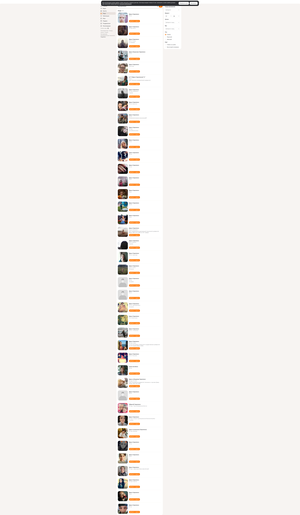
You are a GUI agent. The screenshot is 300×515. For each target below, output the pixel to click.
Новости (103, 32)
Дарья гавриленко (134, 240)
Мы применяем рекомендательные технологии (108, 36)
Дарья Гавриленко (134, 14)
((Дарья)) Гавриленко (135, 404)
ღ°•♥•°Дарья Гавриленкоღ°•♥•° (137, 77)
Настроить (193, 3)
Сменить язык (104, 28)
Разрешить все (184, 3)
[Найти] (160, 6)
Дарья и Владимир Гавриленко (137, 379)
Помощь (111, 30)
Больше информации (126, 4)
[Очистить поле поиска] (157, 6)
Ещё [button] (106, 32)
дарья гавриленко (134, 152)
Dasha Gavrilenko (133, 366)
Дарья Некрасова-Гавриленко (137, 52)
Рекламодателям (104, 30)
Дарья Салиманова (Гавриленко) (138, 429)
